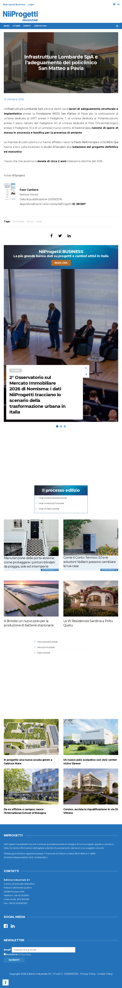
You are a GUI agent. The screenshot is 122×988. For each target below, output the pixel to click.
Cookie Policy (105, 973)
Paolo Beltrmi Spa (85, 142)
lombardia (18, 221)
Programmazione (47, 642)
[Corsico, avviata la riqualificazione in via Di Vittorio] (90, 786)
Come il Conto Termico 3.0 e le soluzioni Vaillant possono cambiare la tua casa (89, 562)
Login (31, 4)
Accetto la (11, 954)
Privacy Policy (24, 954)
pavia (39, 221)
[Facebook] (114, 4)
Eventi (27, 26)
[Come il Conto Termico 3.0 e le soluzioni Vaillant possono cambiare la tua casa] (90, 537)
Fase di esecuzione (49, 509)
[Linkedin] (118, 4)
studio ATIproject (55, 146)
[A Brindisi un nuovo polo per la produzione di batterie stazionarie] (31, 599)
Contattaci (40, 26)
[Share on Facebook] (51, 236)
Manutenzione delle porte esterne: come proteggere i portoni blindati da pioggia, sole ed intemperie (29, 562)
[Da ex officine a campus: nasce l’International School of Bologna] (31, 786)
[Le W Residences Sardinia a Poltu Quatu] (90, 599)
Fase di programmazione (53, 498)
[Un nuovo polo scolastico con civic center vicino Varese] (90, 737)
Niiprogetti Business (14, 4)
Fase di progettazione (51, 503)
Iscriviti (14, 959)
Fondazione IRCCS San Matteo (56, 113)
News (7, 26)
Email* (7, 949)
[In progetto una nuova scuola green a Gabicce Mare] (31, 737)
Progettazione (46, 647)
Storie (16, 26)
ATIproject (18, 175)
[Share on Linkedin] (69, 236)
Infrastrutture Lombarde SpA (24, 108)
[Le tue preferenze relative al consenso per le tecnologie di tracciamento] (6, 982)
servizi (29, 221)
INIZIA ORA (61, 262)
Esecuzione (43, 653)
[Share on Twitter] (60, 236)
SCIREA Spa (110, 142)
